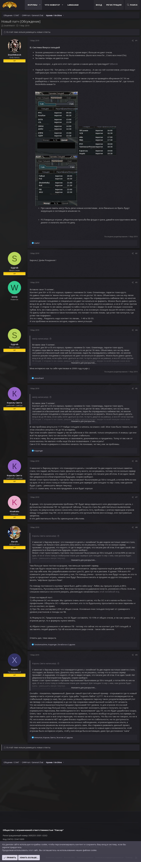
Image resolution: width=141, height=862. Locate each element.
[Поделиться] (132, 40)
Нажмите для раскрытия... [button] (83, 362)
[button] (40, 5)
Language (73, 4)
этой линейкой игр (109, 591)
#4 (136, 330)
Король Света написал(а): (44, 536)
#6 (136, 461)
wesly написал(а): (40, 338)
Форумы (32, 4)
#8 (136, 527)
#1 (136, 40)
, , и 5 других (53, 737)
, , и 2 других (54, 644)
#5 (136, 388)
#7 (136, 497)
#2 (136, 253)
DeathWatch (9, 25)
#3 (136, 282)
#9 (136, 655)
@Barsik (114, 64)
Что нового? (52, 4)
